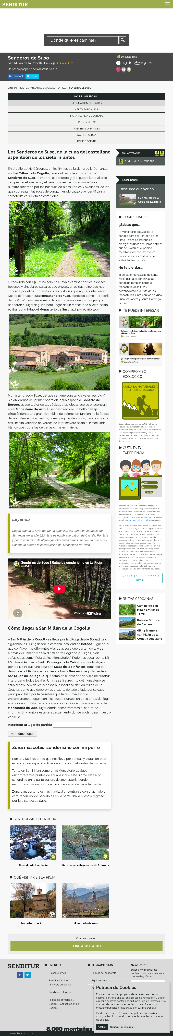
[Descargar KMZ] (157, 153)
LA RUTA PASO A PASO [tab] (86, 109)
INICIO (21, 88)
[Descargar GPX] (162, 153)
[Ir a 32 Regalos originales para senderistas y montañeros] (141, 354)
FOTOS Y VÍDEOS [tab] (86, 122)
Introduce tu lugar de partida (30, 725)
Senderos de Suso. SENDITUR (139, 161)
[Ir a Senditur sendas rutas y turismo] (15, 4)
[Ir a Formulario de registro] (141, 480)
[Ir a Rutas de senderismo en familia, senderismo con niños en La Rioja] (141, 328)
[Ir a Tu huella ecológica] (141, 401)
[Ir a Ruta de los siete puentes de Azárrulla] (85, 842)
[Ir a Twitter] (27, 975)
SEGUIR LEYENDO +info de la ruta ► (140, 578)
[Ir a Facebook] (20, 975)
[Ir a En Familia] (123, 70)
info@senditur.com (138, 520)
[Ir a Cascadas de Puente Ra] (33, 842)
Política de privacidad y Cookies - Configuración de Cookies (64, 1003)
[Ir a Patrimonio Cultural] (129, 70)
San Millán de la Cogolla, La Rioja (31, 63)
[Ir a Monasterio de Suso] (33, 900)
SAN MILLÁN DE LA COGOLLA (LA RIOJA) (47, 88)
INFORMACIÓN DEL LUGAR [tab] (86, 103)
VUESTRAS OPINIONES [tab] (86, 128)
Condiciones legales (60, 992)
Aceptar (102, 1027)
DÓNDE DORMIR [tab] (86, 141)
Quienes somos (57, 973)
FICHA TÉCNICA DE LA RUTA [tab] (86, 115)
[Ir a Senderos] (118, 70)
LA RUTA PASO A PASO (87, 946)
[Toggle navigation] (167, 4)
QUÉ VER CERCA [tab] (86, 134)
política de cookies (145, 1013)
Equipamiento (99, 980)
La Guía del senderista (104, 973)
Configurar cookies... (122, 1027)
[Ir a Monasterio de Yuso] (85, 900)
